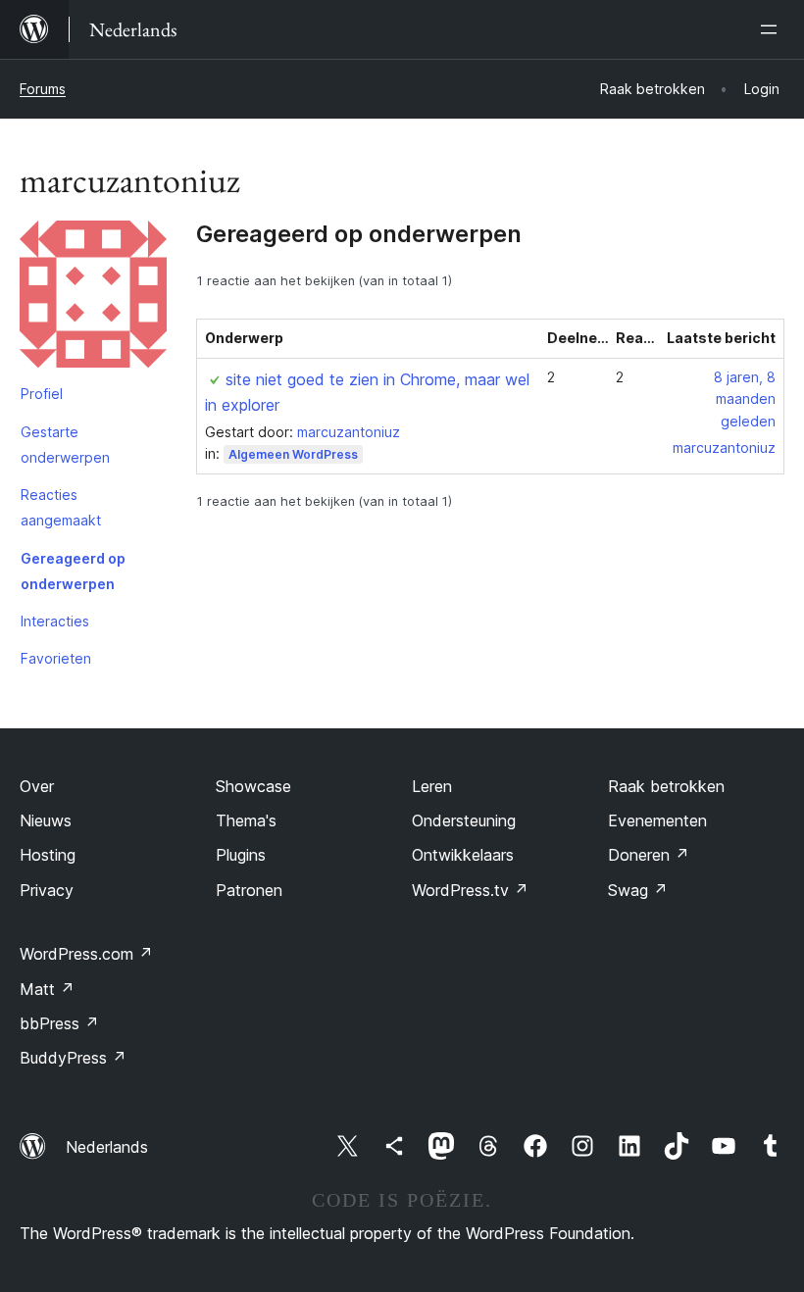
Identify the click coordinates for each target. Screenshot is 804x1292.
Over (37, 786)
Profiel (42, 393)
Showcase (253, 786)
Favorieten (56, 658)
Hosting (47, 855)
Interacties (55, 621)
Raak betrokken (666, 786)
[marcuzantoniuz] (93, 298)
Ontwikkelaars (463, 855)
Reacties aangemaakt (61, 507)
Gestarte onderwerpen (65, 444)
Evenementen (657, 820)
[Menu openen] (772, 29)
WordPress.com (86, 954)
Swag (638, 890)
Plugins (241, 855)
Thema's (246, 820)
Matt (47, 989)
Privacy (47, 890)
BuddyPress (73, 1058)
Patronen (249, 890)
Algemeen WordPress (293, 454)
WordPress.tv (470, 890)
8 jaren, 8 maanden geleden (745, 399)
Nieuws (46, 820)
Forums (43, 88)
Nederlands (107, 1147)
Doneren (648, 855)
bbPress (59, 1023)
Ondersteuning (464, 820)
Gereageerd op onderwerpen (73, 571)
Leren (432, 786)
